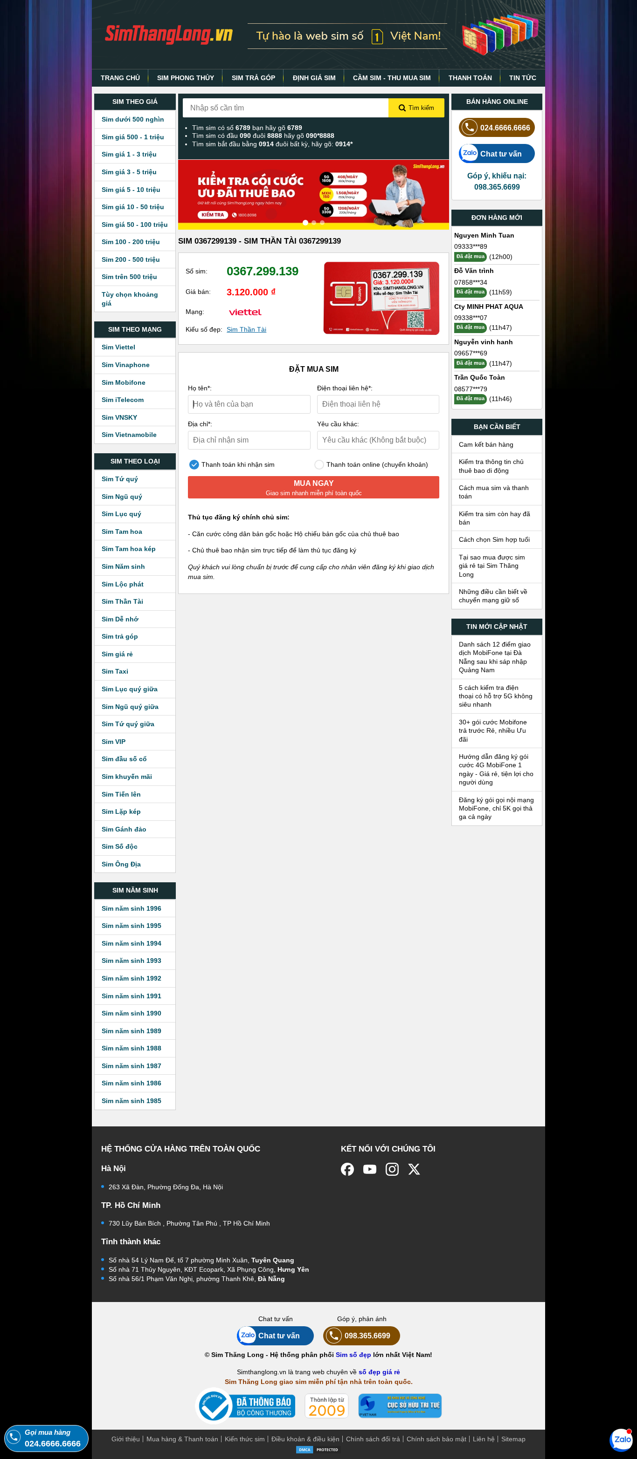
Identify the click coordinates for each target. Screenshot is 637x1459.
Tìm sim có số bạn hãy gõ (247, 127)
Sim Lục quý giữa (130, 689)
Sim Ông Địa (121, 864)
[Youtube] (369, 1169)
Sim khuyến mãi (127, 776)
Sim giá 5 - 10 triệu (131, 189)
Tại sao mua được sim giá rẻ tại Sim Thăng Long (492, 565)
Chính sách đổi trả (373, 1439)
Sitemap (513, 1439)
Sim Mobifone (123, 382)
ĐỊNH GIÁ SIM (314, 78)
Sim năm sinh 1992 (131, 978)
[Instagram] (392, 1169)
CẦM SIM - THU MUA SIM (392, 78)
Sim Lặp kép (121, 811)
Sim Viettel (118, 347)
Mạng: (195, 311)
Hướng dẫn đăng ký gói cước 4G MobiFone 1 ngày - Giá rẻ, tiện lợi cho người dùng (496, 769)
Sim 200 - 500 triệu (131, 259)
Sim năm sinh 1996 (131, 908)
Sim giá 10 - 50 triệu (133, 207)
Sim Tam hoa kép (129, 548)
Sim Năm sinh (123, 566)
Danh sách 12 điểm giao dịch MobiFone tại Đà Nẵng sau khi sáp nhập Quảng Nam (495, 657)
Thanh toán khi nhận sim (237, 464)
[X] (414, 1169)
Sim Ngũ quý (122, 496)
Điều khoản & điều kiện (305, 1439)
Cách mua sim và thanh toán (494, 492)
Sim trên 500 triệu (129, 276)
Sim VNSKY (119, 417)
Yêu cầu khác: (338, 424)
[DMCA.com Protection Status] (318, 1448)
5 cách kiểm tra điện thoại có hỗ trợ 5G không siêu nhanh (496, 696)
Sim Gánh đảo (124, 829)
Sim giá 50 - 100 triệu (135, 224)
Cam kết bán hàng (486, 444)
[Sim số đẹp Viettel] (245, 311)
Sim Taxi (115, 671)
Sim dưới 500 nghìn (133, 119)
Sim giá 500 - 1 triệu (133, 137)
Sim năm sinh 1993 (131, 960)
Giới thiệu (125, 1439)
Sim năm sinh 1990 (131, 1013)
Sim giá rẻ (117, 654)
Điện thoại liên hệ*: (345, 388)
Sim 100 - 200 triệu (131, 241)
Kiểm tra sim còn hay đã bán (494, 518)
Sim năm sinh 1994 (131, 943)
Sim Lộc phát (123, 584)
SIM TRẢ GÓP (253, 78)
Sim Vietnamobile (129, 434)
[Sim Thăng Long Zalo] (621, 1440)
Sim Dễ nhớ (120, 619)
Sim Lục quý (121, 514)
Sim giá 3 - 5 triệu (129, 172)
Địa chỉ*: (200, 424)
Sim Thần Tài (122, 601)
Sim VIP (113, 741)
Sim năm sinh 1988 (131, 1048)
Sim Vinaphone (126, 364)
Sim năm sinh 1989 (131, 1031)
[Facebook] (347, 1169)
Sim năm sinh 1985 (131, 1100)
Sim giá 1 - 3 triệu (129, 154)
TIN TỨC (522, 78)
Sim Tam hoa (122, 531)
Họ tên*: (200, 388)
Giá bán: (198, 291)
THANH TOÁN (470, 78)
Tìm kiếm (421, 107)
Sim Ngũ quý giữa (130, 706)
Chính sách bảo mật (436, 1439)
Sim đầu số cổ (124, 759)
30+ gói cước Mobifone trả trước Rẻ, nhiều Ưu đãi (493, 730)
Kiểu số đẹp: (204, 329)
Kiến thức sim (245, 1439)
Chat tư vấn (501, 154)
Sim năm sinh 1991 (131, 996)
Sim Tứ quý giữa (128, 724)
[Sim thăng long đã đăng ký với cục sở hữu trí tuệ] (400, 1405)
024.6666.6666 (505, 127)
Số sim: (197, 271)
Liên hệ (484, 1439)
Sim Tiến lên (121, 794)
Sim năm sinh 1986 (131, 1083)
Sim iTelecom (123, 399)
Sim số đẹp (353, 1354)
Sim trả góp (120, 636)
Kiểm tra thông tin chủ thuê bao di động (491, 466)
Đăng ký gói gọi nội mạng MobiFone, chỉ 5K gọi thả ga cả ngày (496, 808)
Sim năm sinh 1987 (131, 1066)
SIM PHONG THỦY (185, 78)
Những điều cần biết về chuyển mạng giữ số (493, 596)
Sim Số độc (120, 846)
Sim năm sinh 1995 (131, 925)
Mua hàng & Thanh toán (182, 1439)
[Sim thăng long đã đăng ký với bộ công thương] (245, 1406)
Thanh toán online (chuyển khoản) (376, 464)
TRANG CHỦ (120, 78)
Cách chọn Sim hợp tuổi (494, 539)
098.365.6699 (367, 1335)
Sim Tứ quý (120, 479)
